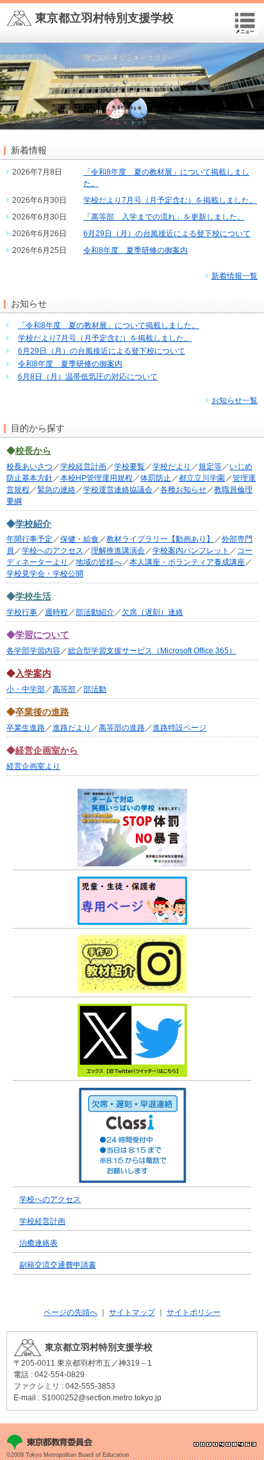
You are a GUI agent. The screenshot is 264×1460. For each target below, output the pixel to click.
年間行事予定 (29, 539)
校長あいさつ (29, 466)
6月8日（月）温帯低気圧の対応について (88, 376)
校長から (33, 450)
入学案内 (33, 673)
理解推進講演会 (118, 550)
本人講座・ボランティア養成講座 (187, 562)
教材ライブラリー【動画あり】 (160, 539)
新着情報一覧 (234, 275)
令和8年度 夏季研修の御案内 (135, 250)
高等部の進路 (122, 727)
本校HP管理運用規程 (96, 478)
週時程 (56, 612)
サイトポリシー (193, 1312)
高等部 (64, 689)
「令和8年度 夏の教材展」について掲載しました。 (108, 325)
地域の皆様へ (99, 562)
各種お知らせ (183, 489)
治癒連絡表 (38, 1243)
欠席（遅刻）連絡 (152, 612)
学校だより (172, 466)
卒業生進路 (25, 727)
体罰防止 (155, 478)
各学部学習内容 (33, 650)
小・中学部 (25, 689)
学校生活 (33, 596)
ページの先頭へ (70, 1312)
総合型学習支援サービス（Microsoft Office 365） (152, 650)
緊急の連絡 (56, 489)
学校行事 (21, 612)
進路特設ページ (179, 727)
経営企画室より (33, 766)
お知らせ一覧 (234, 400)
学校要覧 (129, 466)
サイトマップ (132, 1312)
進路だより (72, 727)
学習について (42, 635)
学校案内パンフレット (191, 550)
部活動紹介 (95, 612)
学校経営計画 (83, 466)
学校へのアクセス (52, 550)
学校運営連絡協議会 (118, 489)
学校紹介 (33, 524)
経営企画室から (46, 750)
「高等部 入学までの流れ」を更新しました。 (164, 216)
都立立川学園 (202, 478)
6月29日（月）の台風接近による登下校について (167, 233)
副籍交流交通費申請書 (57, 1264)
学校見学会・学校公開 (44, 573)
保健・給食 (79, 539)
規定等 (210, 466)
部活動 (94, 689)
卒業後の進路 (42, 712)
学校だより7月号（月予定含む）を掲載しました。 (170, 200)
